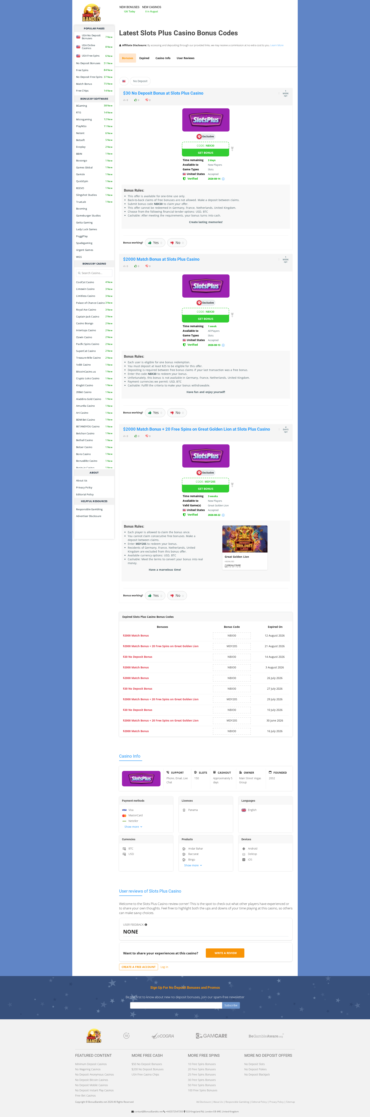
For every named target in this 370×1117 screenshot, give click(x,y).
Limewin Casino (94, 289)
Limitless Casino (94, 296)
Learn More (276, 45)
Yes (157, 242)
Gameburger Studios (88, 215)
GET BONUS (205, 152)
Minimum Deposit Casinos (91, 1064)
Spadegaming (84, 243)
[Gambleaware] (266, 1036)
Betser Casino (94, 447)
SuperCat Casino (94, 351)
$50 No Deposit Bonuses (147, 1064)
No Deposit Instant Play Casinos (94, 1090)
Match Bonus (94, 84)
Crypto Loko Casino (94, 378)
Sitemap (290, 1101)
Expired (144, 58)
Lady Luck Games (86, 229)
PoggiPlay (82, 236)
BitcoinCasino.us (94, 371)
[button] (146, 826)
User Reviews (185, 58)
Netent (94, 133)
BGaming (94, 105)
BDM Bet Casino (94, 419)
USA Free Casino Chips (145, 1074)
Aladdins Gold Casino (94, 399)
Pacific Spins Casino (94, 344)
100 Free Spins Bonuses (202, 1090)
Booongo (94, 160)
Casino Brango (94, 323)
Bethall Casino (94, 440)
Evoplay (94, 147)
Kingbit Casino (94, 385)
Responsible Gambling (89, 509)
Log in (164, 967)
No (180, 242)
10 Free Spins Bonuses (202, 1064)
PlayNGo (94, 126)
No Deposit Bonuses (94, 63)
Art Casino (94, 412)
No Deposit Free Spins (94, 77)
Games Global (94, 167)
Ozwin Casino (94, 337)
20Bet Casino (94, 392)
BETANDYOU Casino (94, 426)
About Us (81, 480)
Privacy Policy (84, 487)
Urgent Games (84, 250)
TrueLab (94, 202)
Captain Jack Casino (94, 316)
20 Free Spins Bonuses (202, 1069)
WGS (79, 257)
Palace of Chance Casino (94, 303)
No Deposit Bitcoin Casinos (91, 1080)
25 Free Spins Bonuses (202, 1074)
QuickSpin (94, 181)
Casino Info (163, 58)
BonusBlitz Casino (94, 461)
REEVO (94, 188)
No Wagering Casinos (88, 1069)
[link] (244, 547)
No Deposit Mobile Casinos (91, 1085)
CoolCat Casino (94, 282)
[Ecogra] (162, 1036)
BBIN (94, 153)
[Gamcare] (211, 1037)
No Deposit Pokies (255, 1069)
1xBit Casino (94, 364)
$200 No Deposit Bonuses (148, 1069)
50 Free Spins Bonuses (202, 1085)
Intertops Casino (94, 330)
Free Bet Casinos (85, 1095)
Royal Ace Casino (94, 309)
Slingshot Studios (94, 195)
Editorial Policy (85, 494)
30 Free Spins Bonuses (202, 1080)
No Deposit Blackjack (257, 1074)
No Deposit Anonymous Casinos (94, 1074)
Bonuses (127, 58)
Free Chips (94, 90)
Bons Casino (94, 454)
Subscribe (231, 1005)
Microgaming (94, 119)
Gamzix (94, 174)
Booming (81, 208)
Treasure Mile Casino (94, 357)
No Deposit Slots (254, 1064)
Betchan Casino (94, 433)
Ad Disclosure (203, 1101)
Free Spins (94, 70)
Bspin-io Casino (94, 467)
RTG (94, 112)
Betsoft (94, 140)
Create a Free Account (139, 967)
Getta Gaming (84, 222)
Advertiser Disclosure (88, 516)
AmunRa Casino (94, 405)
